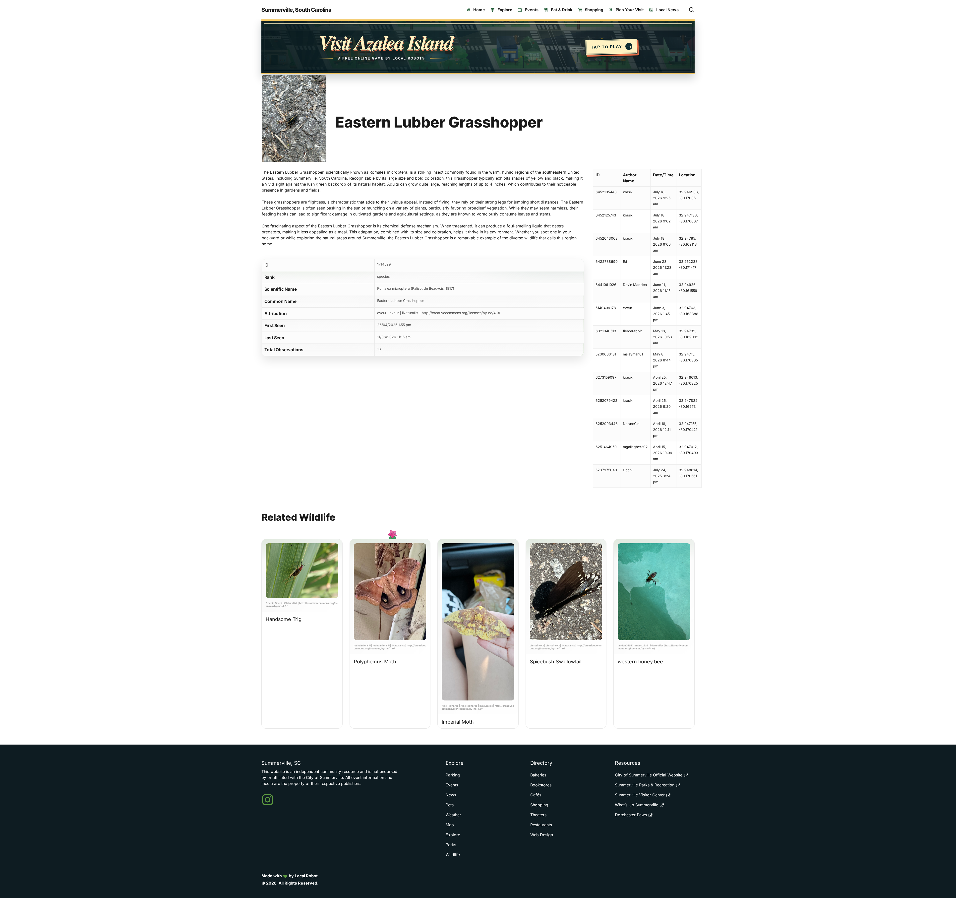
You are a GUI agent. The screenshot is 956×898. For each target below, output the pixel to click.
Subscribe (474, 459)
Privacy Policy (435, 475)
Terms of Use (404, 475)
